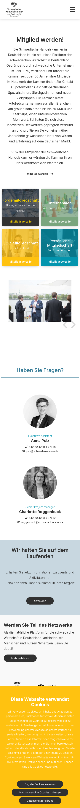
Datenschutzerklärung (40, 800)
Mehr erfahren (20, 658)
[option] (40, 301)
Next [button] (72, 322)
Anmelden (40, 600)
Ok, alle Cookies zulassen (40, 784)
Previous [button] (64, 322)
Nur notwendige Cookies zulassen (40, 792)
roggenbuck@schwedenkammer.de (42, 522)
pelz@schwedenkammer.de (41, 451)
